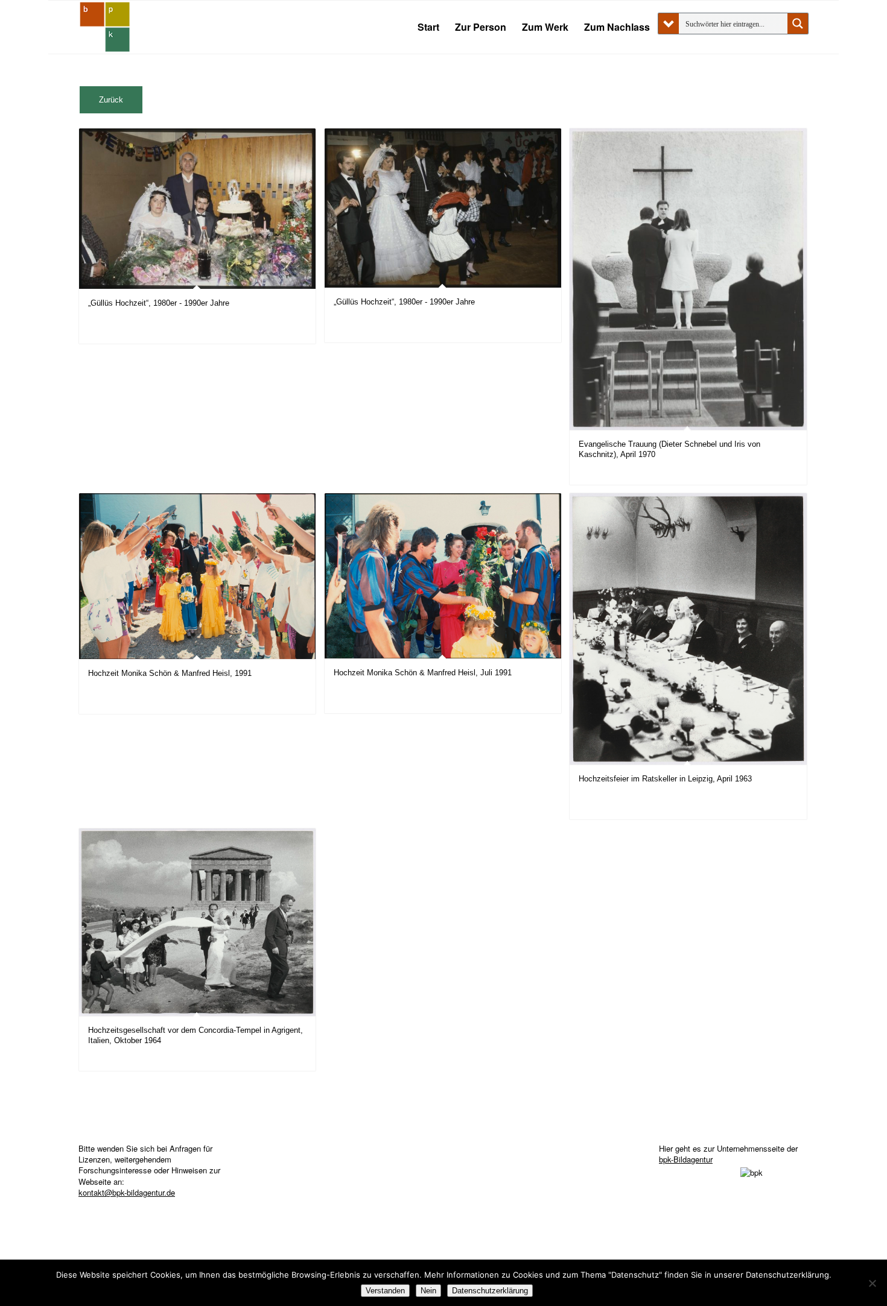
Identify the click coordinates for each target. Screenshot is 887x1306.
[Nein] (872, 1283)
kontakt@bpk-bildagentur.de (126, 1192)
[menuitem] (428, 27)
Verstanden (385, 1290)
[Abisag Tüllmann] (105, 27)
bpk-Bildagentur (686, 1159)
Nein (428, 1290)
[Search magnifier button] (797, 23)
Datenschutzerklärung (490, 1290)
